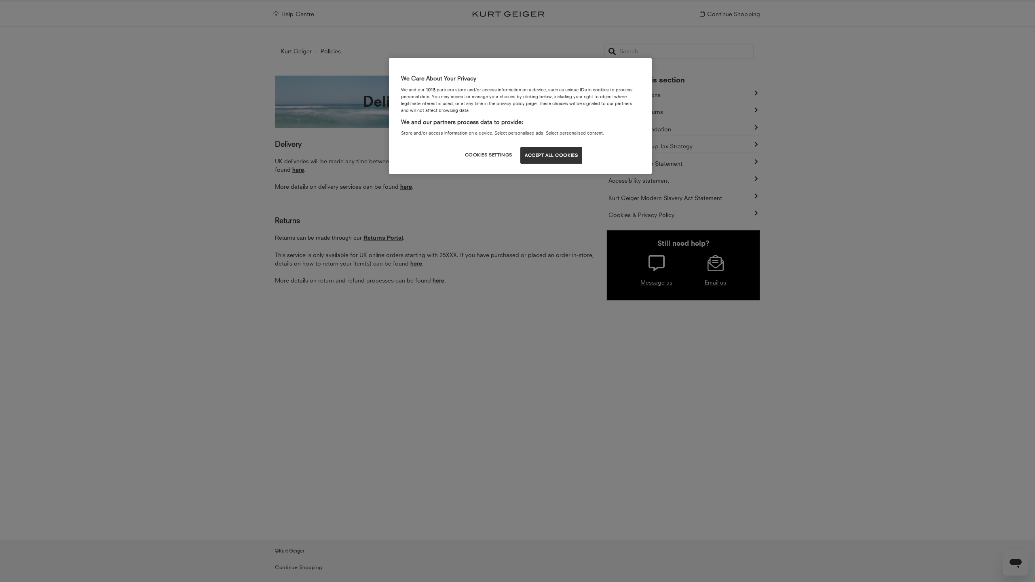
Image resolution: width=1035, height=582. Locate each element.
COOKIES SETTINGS (488, 155)
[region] (520, 116)
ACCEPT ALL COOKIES (551, 155)
